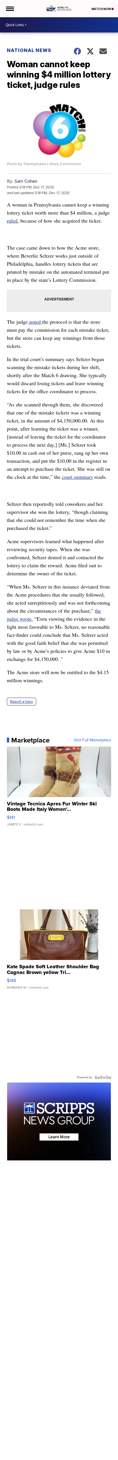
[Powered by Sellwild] (103, 1077)
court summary (77, 476)
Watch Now (101, 9)
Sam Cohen (25, 181)
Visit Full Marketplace (92, 740)
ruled (12, 220)
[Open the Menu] (9, 8)
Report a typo (21, 701)
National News (29, 50)
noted (35, 321)
